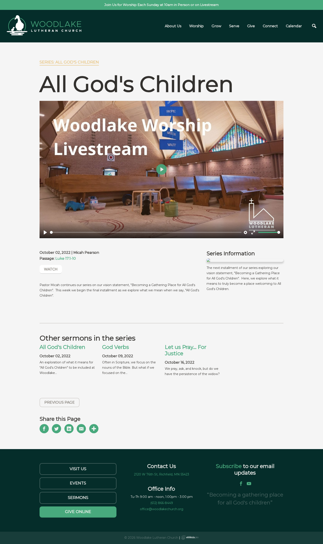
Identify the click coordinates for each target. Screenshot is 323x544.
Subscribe (229, 466)
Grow (216, 26)
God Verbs (115, 347)
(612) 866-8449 (161, 503)
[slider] (145, 232)
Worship (196, 26)
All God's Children (62, 347)
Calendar (294, 26)
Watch (51, 269)
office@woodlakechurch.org (161, 509)
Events (78, 483)
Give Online (78, 511)
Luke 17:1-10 (65, 258)
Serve (234, 26)
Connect (270, 26)
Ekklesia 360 (190, 537)
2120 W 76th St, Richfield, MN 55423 (161, 474)
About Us (173, 26)
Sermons (78, 497)
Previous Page (59, 402)
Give (251, 26)
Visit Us (78, 468)
